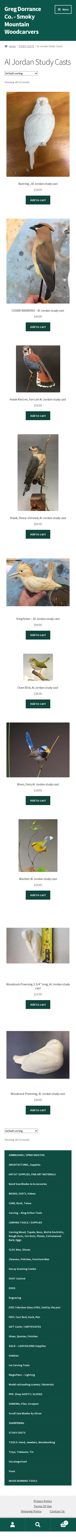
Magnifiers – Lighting (22, 1375)
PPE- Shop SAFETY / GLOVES (25, 1394)
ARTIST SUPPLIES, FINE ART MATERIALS (32, 1174)
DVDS (12, 1288)
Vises (12, 1471)
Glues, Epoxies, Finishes (23, 1336)
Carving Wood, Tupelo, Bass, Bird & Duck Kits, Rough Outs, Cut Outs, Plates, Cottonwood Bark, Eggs (36, 1236)
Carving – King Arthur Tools (25, 1213)
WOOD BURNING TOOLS (23, 1481)
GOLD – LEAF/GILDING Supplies (27, 1346)
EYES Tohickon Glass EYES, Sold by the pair (34, 1307)
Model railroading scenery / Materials (31, 1384)
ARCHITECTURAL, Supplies (25, 1164)
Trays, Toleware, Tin (21, 1452)
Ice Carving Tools (19, 1365)
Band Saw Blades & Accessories (28, 1184)
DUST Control (17, 1278)
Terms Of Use (43, 1506)
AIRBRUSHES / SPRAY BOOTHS (27, 1155)
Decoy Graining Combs (22, 1269)
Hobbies (14, 1355)
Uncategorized (18, 1461)
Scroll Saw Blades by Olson (25, 1413)
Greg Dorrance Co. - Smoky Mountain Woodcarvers (22, 20)
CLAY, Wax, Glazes (19, 1249)
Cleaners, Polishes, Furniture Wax (29, 1259)
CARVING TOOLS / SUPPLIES (25, 1222)
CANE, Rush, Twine (20, 1203)
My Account (12, 1524)
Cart (58, 1521)
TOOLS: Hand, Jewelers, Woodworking (32, 1442)
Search (38, 1524)
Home (12, 46)
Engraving (15, 1298)
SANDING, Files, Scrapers (24, 1403)
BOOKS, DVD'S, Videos (22, 1193)
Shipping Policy (31, 1511)
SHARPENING (16, 1423)
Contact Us (57, 1511)
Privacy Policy (43, 1501)
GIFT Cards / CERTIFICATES (25, 1326)
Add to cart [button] (38, 200)
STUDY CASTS (26, 46)
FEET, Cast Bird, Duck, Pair (24, 1317)
